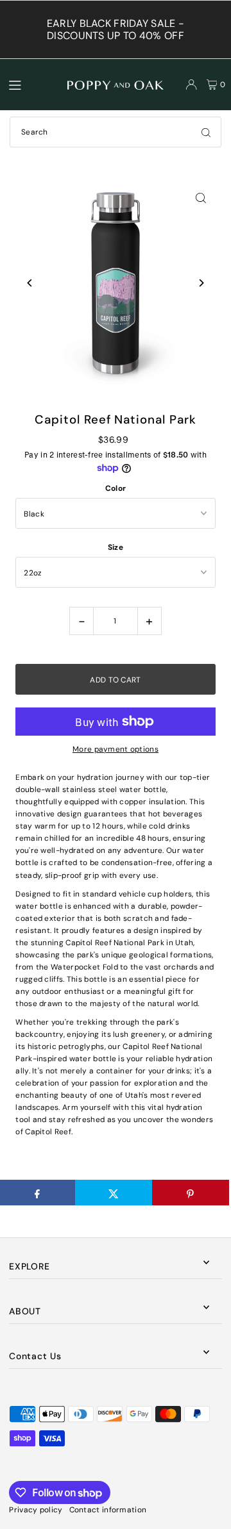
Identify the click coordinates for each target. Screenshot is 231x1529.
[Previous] (29, 283)
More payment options (115, 749)
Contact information (108, 1510)
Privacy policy (35, 1510)
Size (115, 547)
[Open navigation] (32, 84)
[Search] (206, 132)
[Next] (201, 283)
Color (115, 488)
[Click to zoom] (201, 197)
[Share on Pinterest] (190, 1192)
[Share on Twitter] (113, 1192)
